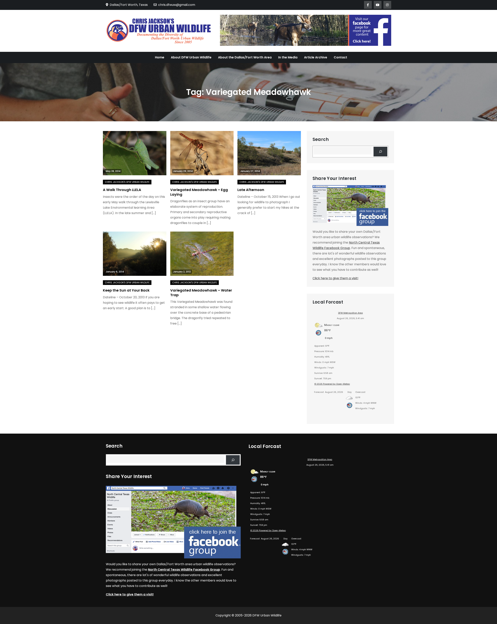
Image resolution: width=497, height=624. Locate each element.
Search (321, 139)
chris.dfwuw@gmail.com (176, 5)
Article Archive (315, 57)
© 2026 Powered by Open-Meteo (332, 383)
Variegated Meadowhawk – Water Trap (201, 292)
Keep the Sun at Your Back (126, 290)
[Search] (380, 151)
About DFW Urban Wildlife (191, 57)
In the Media (287, 57)
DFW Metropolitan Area (350, 312)
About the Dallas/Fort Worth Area (245, 57)
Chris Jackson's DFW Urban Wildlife (127, 182)
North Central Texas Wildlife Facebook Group (184, 569)
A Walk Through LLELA (122, 189)
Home (159, 57)
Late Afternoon (250, 189)
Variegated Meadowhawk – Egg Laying (199, 192)
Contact (340, 57)
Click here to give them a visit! (335, 278)
